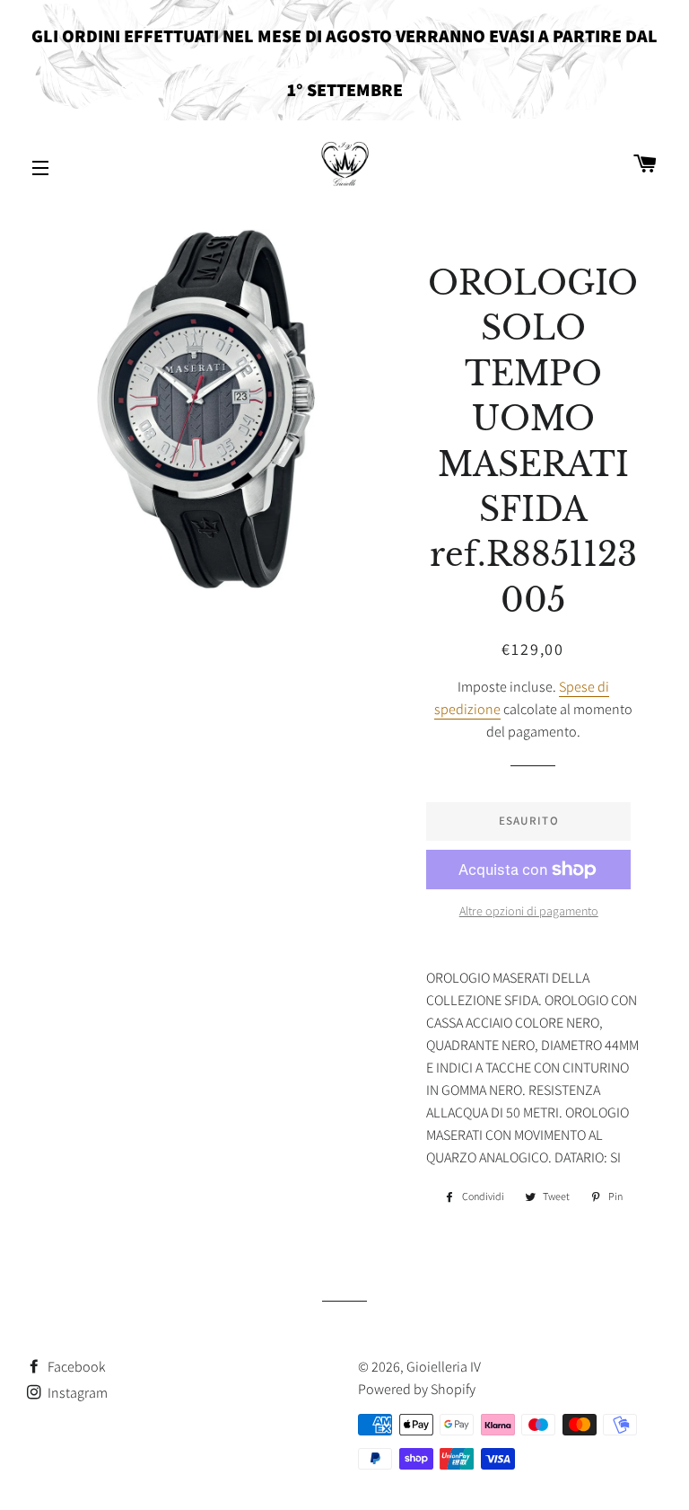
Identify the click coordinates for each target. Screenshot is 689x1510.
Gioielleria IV (443, 1366)
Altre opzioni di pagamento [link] (528, 911)
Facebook (75, 1366)
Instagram (76, 1392)
